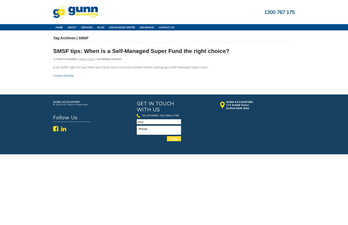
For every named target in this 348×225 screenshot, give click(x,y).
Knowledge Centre (122, 27)
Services (87, 27)
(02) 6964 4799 (169, 115)
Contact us (166, 27)
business (116, 59)
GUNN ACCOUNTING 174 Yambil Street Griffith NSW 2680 (239, 105)
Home (59, 27)
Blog (100, 27)
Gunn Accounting (66, 59)
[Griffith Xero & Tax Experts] (75, 17)
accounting (103, 59)
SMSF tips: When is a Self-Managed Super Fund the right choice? (141, 51)
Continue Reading (63, 75)
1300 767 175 (279, 12)
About (72, 27)
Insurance (147, 27)
